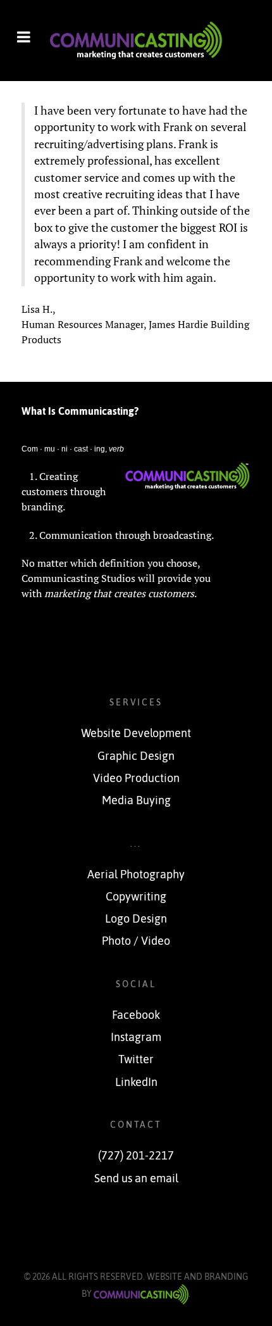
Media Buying (136, 800)
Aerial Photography (136, 874)
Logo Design (136, 918)
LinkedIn (136, 1082)
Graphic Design (136, 756)
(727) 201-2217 (136, 1155)
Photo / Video (136, 941)
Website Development (136, 733)
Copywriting (136, 896)
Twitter (136, 1059)
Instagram (136, 1037)
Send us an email (136, 1178)
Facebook (136, 1015)
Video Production (136, 778)
